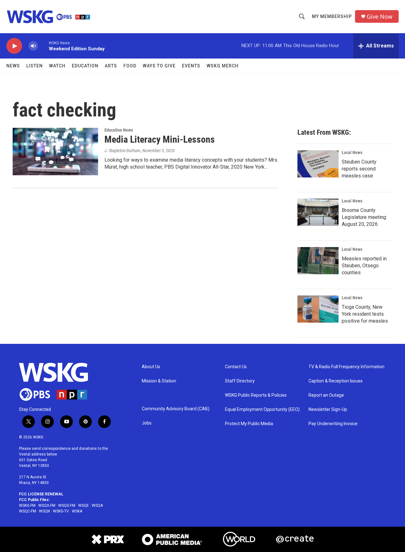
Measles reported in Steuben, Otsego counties (364, 266)
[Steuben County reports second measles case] (318, 163)
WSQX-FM (46, 505)
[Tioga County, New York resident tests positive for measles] (318, 309)
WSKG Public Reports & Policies (256, 395)
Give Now (379, 16)
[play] (14, 46)
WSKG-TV (61, 511)
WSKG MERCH (223, 65)
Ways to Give (159, 65)
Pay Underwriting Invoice (333, 423)
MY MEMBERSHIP (332, 16)
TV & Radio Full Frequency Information (346, 366)
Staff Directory (240, 381)
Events (191, 65)
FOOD (129, 65)
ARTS (111, 65)
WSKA (77, 511)
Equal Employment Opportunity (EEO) (262, 409)
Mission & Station (159, 381)
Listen (34, 65)
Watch (57, 65)
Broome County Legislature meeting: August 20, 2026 (364, 217)
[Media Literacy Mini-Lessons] (55, 151)
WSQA (97, 505)
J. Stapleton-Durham (122, 150)
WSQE (83, 505)
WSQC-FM (27, 511)
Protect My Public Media (249, 423)
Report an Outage (326, 395)
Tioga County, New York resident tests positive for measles (365, 314)
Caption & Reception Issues (335, 381)
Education (85, 65)
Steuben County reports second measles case (359, 169)
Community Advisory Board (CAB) (175, 408)
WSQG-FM (66, 505)
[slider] (43, 45)
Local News (352, 152)
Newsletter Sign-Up (327, 409)
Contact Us (236, 366)
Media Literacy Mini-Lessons (159, 139)
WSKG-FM (27, 505)
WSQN (44, 511)
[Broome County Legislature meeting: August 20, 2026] (318, 212)
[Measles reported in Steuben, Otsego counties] (318, 260)
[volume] (33, 46)
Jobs (147, 423)
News (13, 65)
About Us (151, 366)
